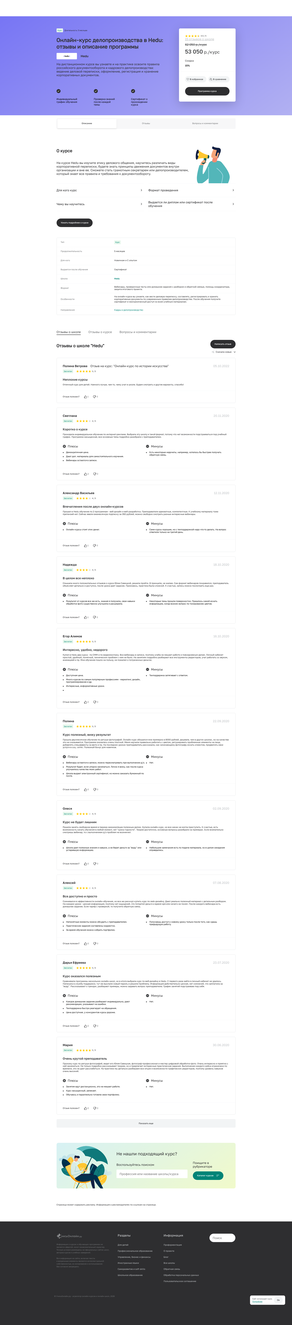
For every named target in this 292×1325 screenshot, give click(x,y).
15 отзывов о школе (199, 39)
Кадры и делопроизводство (128, 310)
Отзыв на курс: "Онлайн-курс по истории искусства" (129, 366)
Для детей (123, 1245)
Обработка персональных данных (181, 1275)
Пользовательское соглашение (180, 1281)
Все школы (169, 1263)
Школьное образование (130, 1275)
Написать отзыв (223, 344)
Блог (166, 1257)
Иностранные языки (128, 1263)
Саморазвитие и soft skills (131, 1269)
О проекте (169, 1251)
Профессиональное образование (135, 1251)
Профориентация (173, 1245)
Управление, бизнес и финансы (134, 1257)
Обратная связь (172, 1269)
